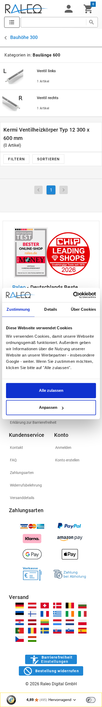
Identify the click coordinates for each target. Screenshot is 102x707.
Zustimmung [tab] (18, 309)
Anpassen (48, 407)
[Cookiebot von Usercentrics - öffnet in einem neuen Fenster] (73, 295)
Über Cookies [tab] (83, 309)
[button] (68, 9)
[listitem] (51, 422)
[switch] (90, 700)
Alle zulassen (51, 390)
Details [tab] (50, 309)
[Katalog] (12, 22)
